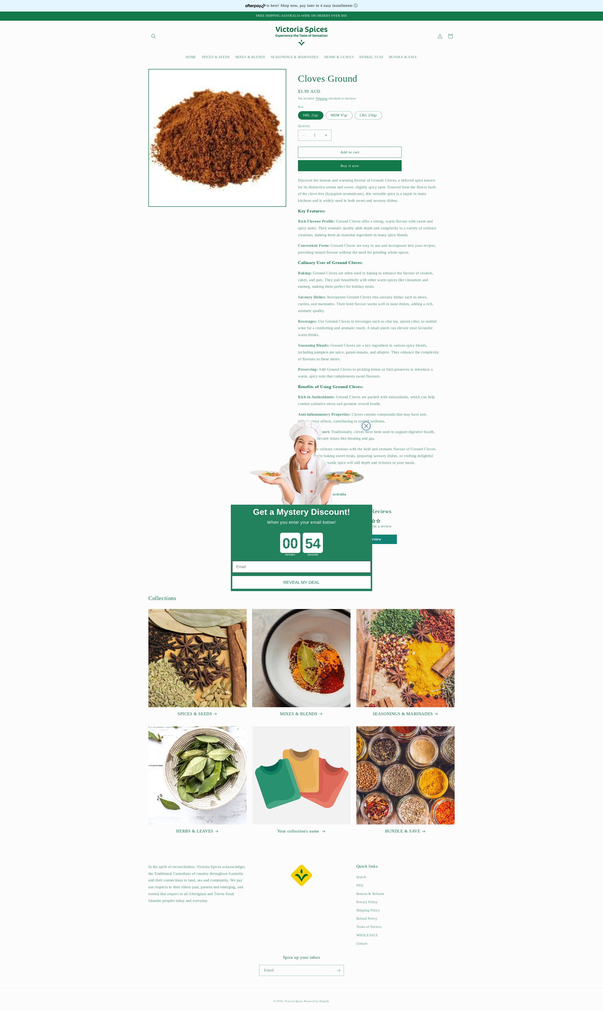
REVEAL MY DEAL (301, 582)
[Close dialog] (366, 426)
